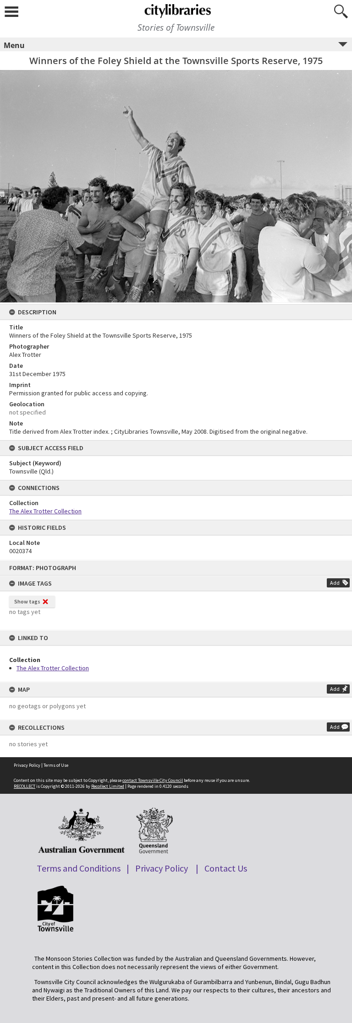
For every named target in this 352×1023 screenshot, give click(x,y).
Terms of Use (56, 765)
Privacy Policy (27, 765)
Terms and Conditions (79, 868)
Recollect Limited (107, 786)
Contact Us (225, 868)
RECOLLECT (24, 786)
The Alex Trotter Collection (52, 668)
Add (335, 582)
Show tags (27, 601)
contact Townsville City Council (152, 780)
